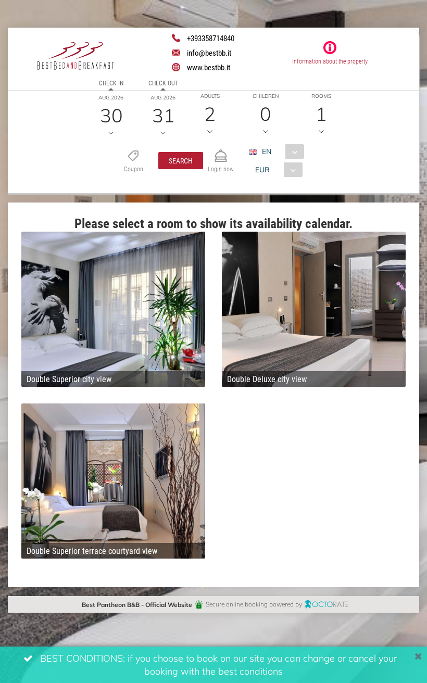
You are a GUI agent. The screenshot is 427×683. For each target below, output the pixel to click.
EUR (262, 169)
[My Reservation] (221, 151)
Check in (111, 83)
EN (266, 151)
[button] (180, 160)
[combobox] (280, 151)
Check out (163, 83)
